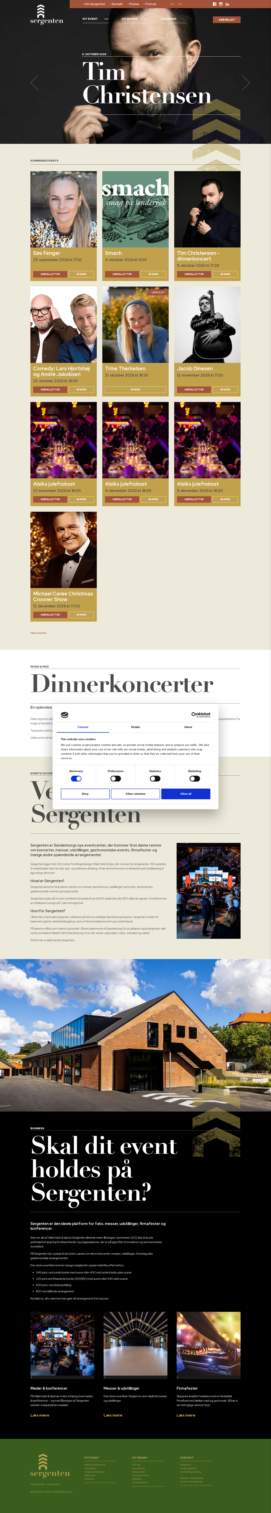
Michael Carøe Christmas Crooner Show (63, 596)
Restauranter (138, 1471)
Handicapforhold (140, 1475)
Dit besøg (130, 19)
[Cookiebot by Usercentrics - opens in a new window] (194, 715)
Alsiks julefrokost (54, 483)
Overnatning (138, 1468)
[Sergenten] (46, 14)
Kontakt (117, 4)
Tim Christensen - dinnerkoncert (198, 255)
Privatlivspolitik (37, 1484)
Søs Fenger (46, 253)
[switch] (115, 778)
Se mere (81, 274)
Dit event (90, 19)
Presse (134, 4)
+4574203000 (196, 1478)
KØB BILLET (227, 19)
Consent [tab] (82, 727)
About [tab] (188, 727)
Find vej (150, 4)
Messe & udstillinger (94, 1471)
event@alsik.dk (195, 1481)
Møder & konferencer (95, 1464)
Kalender (168, 19)
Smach (113, 253)
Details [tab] (135, 727)
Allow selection (135, 794)
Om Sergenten (95, 4)
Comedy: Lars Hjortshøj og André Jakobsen (61, 371)
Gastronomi (90, 1475)
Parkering (137, 1479)
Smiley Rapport (139, 1482)
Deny (85, 794)
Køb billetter (122, 274)
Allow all (185, 794)
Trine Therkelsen (125, 368)
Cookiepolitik (53, 1484)
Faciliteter (89, 1479)
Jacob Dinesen (195, 368)
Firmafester (90, 1468)
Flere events (38, 633)
